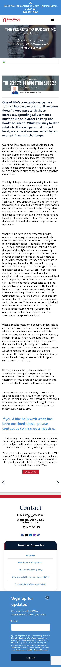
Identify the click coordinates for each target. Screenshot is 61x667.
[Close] (47, 597)
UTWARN (30, 555)
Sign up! (30, 657)
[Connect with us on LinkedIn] (30, 535)
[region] (58, 483)
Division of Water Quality (30, 569)
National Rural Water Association (30, 584)
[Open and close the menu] (39, 20)
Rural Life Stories (30, 48)
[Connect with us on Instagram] (34, 535)
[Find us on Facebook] (22, 535)
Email (14, 621)
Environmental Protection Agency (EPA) (30, 576)
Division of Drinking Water (30, 562)
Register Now (30, 11)
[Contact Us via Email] (39, 535)
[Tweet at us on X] (26, 535)
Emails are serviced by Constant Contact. (32, 650)
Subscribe (30, 472)
